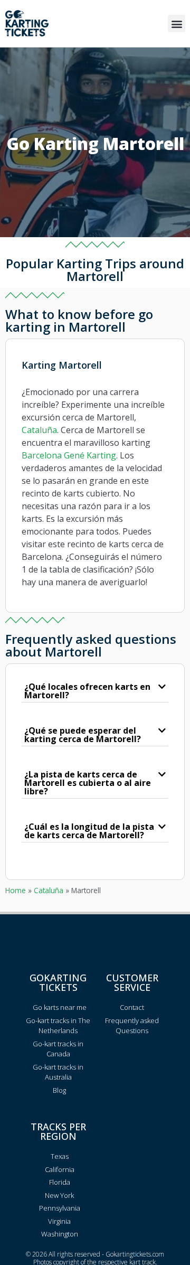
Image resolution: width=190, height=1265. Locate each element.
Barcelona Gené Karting (69, 455)
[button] (176, 23)
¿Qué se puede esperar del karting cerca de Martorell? (82, 735)
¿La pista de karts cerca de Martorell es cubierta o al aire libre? (87, 783)
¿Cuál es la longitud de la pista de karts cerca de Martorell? (89, 831)
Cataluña (39, 430)
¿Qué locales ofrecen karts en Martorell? (87, 691)
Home (15, 890)
